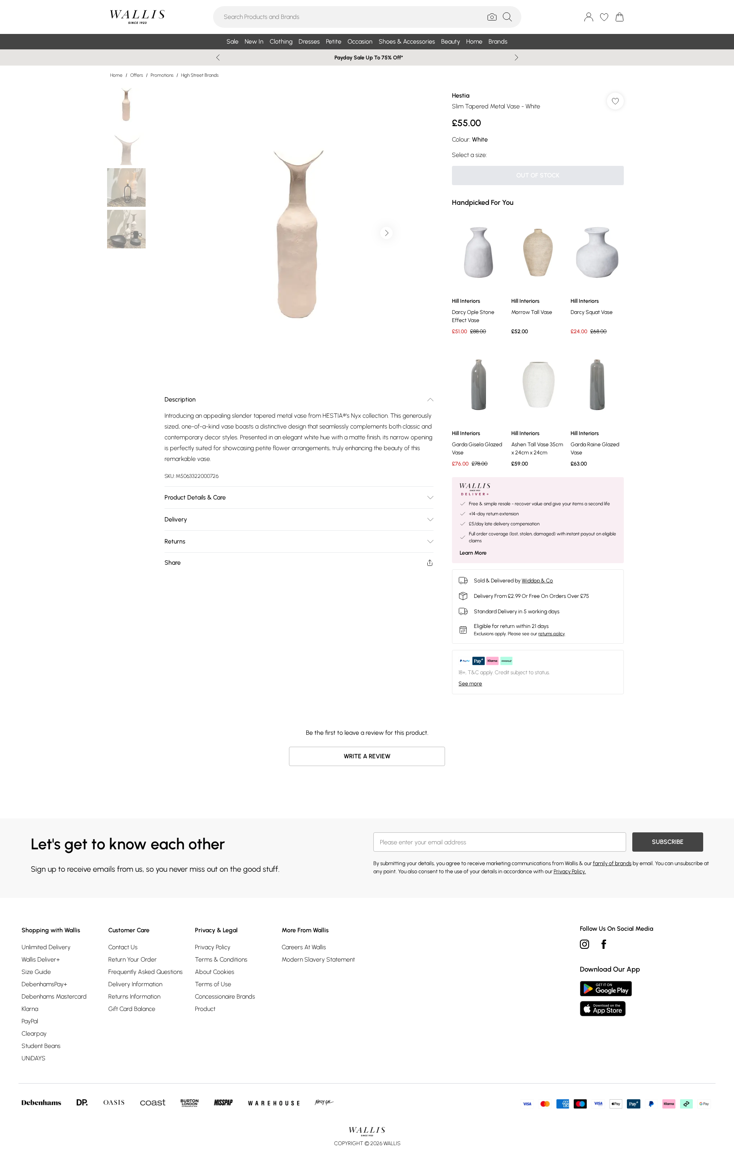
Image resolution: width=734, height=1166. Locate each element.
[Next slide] (516, 57)
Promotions (162, 75)
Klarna (30, 1008)
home (116, 75)
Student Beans (41, 1046)
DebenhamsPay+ (44, 984)
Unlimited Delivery (46, 947)
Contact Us (123, 947)
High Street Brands (199, 75)
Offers (136, 75)
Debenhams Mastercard (54, 996)
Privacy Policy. (570, 871)
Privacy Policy (212, 947)
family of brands (612, 863)
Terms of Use (213, 984)
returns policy (551, 633)
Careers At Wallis (304, 947)
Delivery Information (135, 984)
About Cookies (214, 971)
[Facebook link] (603, 944)
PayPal (30, 1021)
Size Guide (36, 971)
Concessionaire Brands (225, 996)
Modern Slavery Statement (318, 959)
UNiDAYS (33, 1058)
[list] (298, 233)
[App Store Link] (606, 998)
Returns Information (134, 996)
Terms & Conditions (221, 959)
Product (205, 1008)
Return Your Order (132, 959)
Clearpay (34, 1033)
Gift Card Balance (131, 1008)
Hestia (460, 95)
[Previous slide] (218, 57)
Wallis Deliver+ (41, 959)
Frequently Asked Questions (145, 971)
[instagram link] (584, 944)
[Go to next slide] (386, 233)
